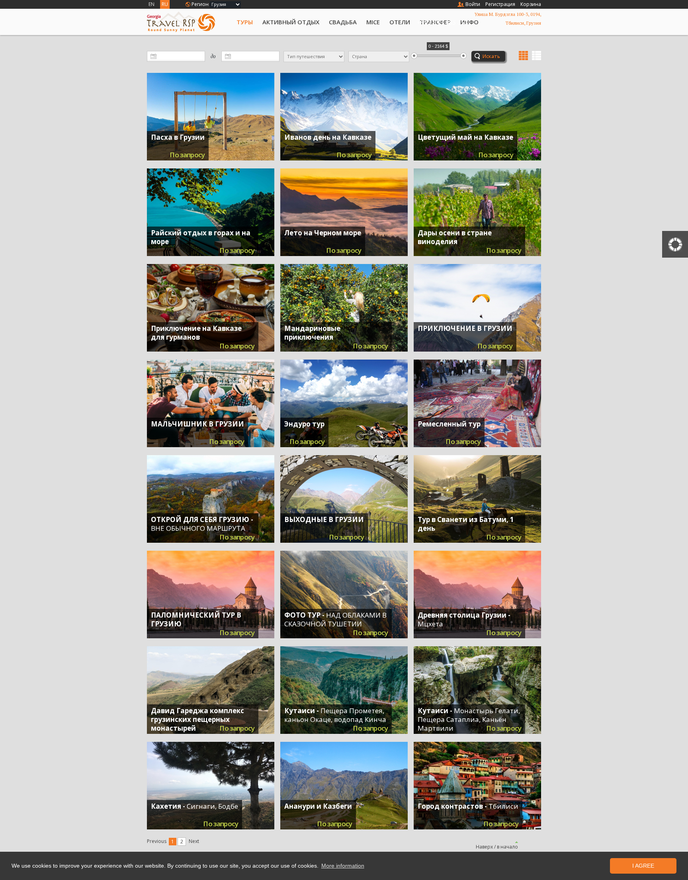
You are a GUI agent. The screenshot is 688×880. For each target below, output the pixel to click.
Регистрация (500, 4)
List (536, 55)
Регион (200, 4)
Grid (523, 55)
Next (194, 841)
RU (165, 4)
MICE (373, 22)
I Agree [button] (643, 865)
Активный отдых (290, 22)
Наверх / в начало (497, 846)
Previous (156, 841)
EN (151, 4)
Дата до (150, 53)
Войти (472, 4)
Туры (244, 22)
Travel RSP (187, 22)
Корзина (530, 4)
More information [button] (342, 865)
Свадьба (343, 22)
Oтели (399, 22)
